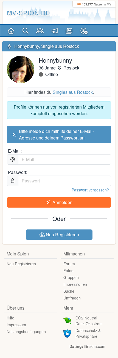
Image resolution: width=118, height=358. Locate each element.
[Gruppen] (40, 30)
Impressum (16, 324)
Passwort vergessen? (90, 190)
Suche (68, 291)
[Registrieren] (84, 30)
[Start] (11, 30)
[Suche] (25, 30)
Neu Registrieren (62, 234)
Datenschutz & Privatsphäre (88, 333)
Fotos (68, 270)
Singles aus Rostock (73, 92)
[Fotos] (69, 30)
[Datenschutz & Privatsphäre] (67, 333)
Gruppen (71, 277)
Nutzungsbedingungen (26, 331)
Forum (69, 263)
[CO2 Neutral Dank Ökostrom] (67, 320)
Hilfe (10, 318)
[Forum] (54, 30)
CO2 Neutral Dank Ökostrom (89, 320)
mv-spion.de (28, 12)
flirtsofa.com (94, 346)
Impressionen (75, 284)
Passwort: (17, 172)
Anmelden (61, 202)
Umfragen (72, 298)
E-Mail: (15, 151)
